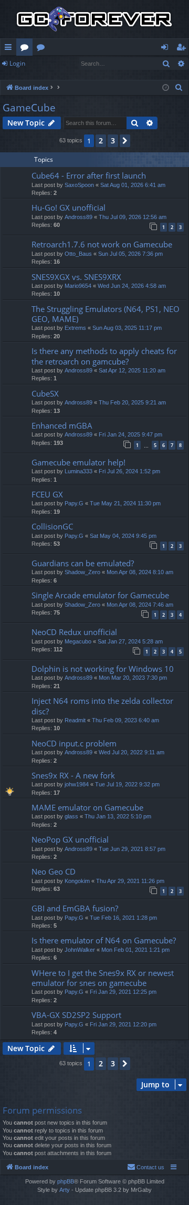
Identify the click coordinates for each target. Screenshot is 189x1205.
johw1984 (77, 784)
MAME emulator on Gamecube (87, 807)
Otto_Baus (78, 254)
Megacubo (78, 641)
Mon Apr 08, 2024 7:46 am (140, 604)
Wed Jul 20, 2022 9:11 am (131, 752)
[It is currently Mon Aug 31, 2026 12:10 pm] (165, 88)
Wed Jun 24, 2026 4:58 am (132, 286)
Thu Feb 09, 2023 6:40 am (125, 720)
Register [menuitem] (183, 49)
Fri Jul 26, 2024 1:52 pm (129, 471)
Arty (64, 1190)
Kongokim (77, 881)
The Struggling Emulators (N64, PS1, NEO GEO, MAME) (106, 314)
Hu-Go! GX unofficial (69, 207)
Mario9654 (78, 286)
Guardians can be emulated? (83, 563)
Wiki (43, 49)
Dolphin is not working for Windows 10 (103, 668)
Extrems (75, 328)
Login (17, 63)
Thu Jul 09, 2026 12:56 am (132, 217)
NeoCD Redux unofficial (74, 632)
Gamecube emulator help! (78, 462)
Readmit (75, 720)
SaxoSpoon (79, 185)
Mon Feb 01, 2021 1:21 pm (135, 950)
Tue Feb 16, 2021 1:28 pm (123, 918)
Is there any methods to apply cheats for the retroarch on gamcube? (104, 356)
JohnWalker (80, 950)
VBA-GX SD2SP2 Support (76, 1015)
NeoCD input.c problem (74, 743)
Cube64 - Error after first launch (89, 175)
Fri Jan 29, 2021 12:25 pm (123, 992)
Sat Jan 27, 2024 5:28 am (130, 641)
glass (71, 816)
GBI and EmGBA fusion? (75, 908)
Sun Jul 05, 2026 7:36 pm (130, 254)
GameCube (29, 108)
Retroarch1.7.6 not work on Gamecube (102, 244)
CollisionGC (52, 526)
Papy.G (74, 503)
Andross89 (78, 217)
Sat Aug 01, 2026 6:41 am (132, 185)
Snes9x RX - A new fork (73, 775)
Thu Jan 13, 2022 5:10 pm (118, 816)
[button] (125, 140)
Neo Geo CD (54, 871)
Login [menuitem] (167, 49)
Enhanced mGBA (62, 425)
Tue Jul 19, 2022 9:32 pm (127, 784)
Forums (26, 49)
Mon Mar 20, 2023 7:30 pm (133, 677)
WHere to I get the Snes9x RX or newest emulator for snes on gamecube (103, 978)
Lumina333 (78, 471)
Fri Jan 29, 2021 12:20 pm (123, 1024)
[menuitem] (179, 88)
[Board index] (94, 19)
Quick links (10, 49)
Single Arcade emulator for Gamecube (100, 595)
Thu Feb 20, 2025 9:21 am (132, 402)
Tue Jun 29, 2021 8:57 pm (132, 849)
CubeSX (45, 393)
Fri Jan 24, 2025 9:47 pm (130, 434)
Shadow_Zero (82, 572)
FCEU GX (47, 494)
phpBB (65, 1181)
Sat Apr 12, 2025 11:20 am (132, 370)
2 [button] (101, 141)
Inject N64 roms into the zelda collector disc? (102, 705)
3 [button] (113, 141)
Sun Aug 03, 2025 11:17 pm (127, 328)
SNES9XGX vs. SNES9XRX (76, 277)
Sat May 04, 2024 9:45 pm (123, 536)
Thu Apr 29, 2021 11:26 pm (130, 881)
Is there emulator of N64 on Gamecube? (104, 940)
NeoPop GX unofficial (70, 839)
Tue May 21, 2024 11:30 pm (125, 503)
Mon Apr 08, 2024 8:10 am (140, 572)
